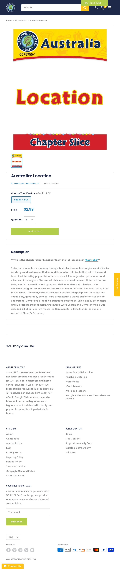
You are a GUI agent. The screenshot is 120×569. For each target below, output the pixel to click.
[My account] (96, 7)
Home (9, 20)
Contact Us (12, 438)
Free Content (72, 438)
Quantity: (16, 219)
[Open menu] (109, 7)
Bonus (68, 434)
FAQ (8, 447)
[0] (103, 8)
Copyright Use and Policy (20, 471)
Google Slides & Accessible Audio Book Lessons (87, 397)
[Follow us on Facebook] (8, 550)
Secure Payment (15, 475)
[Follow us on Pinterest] (26, 550)
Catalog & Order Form (78, 447)
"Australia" (91, 260)
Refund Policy (14, 461)
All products (21, 20)
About (9, 434)
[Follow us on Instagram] (20, 550)
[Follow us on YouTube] (32, 550)
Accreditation (14, 443)
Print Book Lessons (76, 390)
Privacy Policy (14, 452)
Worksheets (72, 381)
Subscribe (16, 521)
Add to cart (35, 231)
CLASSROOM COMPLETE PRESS (25, 183)
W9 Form (70, 452)
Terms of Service (15, 466)
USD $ (10, 537)
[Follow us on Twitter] (14, 550)
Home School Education (79, 372)
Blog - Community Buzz (78, 443)
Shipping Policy (14, 457)
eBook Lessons (73, 386)
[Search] (85, 7)
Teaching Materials (76, 377)
